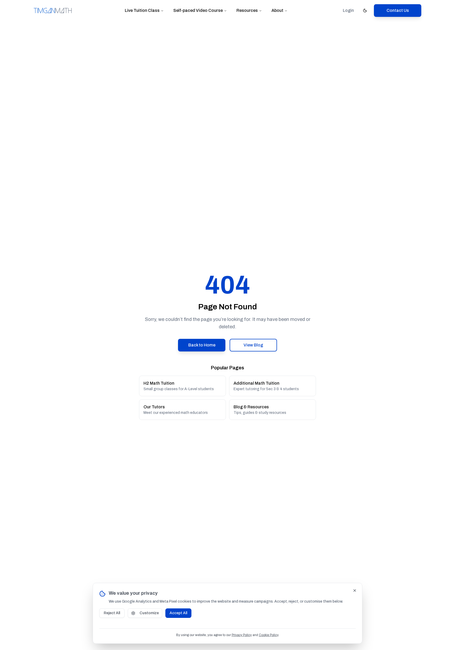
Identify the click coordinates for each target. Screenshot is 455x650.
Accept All (178, 613)
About (277, 10)
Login (348, 10)
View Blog (253, 345)
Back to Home (201, 345)
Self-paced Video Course (198, 10)
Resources (247, 10)
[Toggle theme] (365, 10)
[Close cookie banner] (355, 590)
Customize (149, 613)
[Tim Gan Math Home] (53, 10)
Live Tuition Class (142, 10)
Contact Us (398, 10)
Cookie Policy (268, 635)
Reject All (112, 613)
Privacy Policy (242, 635)
